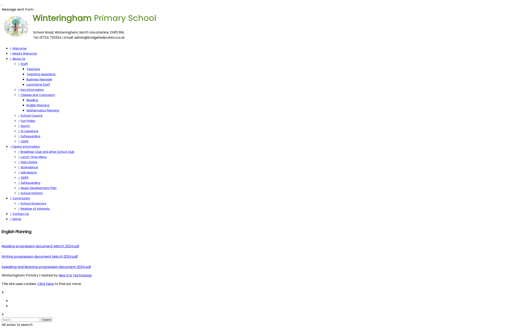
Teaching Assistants (40, 74)
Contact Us (20, 214)
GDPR (24, 141)
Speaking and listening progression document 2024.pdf (46, 266)
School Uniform (32, 193)
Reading (32, 100)
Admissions (29, 172)
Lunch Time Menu (34, 157)
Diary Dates (29, 162)
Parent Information (26, 147)
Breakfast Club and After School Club (47, 152)
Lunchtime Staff (38, 85)
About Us (18, 59)
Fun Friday (28, 121)
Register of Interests (35, 209)
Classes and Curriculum (38, 95)
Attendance (29, 167)
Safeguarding (30, 136)
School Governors (33, 203)
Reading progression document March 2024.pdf (40, 246)
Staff (24, 64)
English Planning (37, 105)
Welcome (19, 48)
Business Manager (39, 79)
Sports (25, 126)
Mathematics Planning (42, 110)
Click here (45, 283)
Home (16, 219)
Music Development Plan (39, 188)
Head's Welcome (24, 53)
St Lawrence (29, 131)
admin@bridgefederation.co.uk (99, 37)
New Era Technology (75, 275)
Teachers (33, 69)
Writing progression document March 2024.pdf (40, 256)
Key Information (32, 90)
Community (21, 198)
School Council (31, 116)
